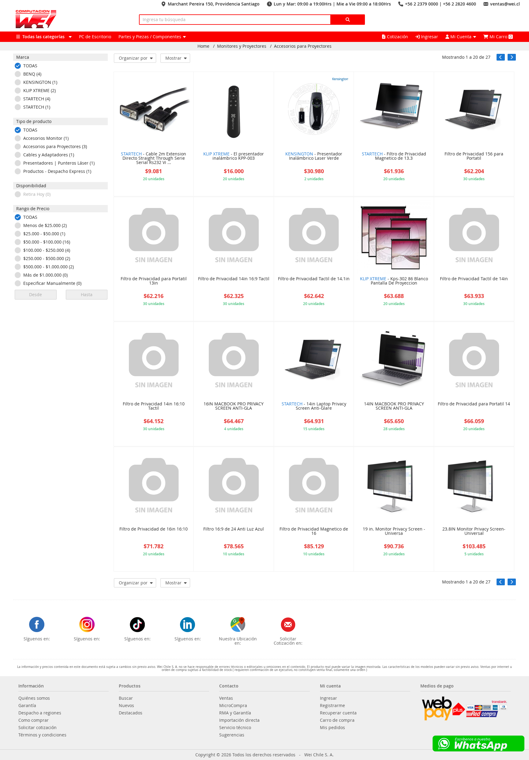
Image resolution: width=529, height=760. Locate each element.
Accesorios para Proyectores (303, 46)
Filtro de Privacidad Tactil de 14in (474, 279)
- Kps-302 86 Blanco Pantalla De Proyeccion (394, 281)
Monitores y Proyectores (241, 46)
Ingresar (429, 36)
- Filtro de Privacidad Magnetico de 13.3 (394, 156)
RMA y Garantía (235, 713)
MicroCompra (233, 705)
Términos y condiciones (42, 735)
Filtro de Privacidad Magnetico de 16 (314, 531)
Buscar (126, 698)
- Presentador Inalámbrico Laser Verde (313, 156)
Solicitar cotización (37, 727)
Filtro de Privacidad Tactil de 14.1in (314, 279)
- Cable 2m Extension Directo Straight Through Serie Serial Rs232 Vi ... (153, 158)
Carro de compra (337, 720)
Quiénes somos (34, 698)
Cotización (397, 36)
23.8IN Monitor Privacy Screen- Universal (473, 531)
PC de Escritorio (95, 36)
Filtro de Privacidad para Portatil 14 (474, 404)
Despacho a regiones (39, 713)
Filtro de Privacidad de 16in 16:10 (153, 529)
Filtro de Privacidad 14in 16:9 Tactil (233, 279)
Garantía (27, 705)
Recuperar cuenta (338, 713)
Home (203, 46)
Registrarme (332, 705)
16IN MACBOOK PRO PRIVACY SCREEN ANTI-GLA (234, 406)
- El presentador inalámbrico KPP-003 (233, 156)
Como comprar (33, 720)
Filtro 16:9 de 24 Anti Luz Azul (233, 529)
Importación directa (239, 720)
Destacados (130, 713)
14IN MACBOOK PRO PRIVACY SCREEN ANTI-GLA (394, 406)
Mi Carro (500, 36)
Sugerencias (231, 735)
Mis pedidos (332, 727)
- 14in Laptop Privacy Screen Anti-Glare (314, 406)
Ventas (226, 698)
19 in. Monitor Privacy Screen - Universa (394, 531)
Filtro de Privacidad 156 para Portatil (474, 156)
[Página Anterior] (501, 57)
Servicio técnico (235, 727)
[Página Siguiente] (512, 57)
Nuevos (126, 705)
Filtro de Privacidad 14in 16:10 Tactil (154, 406)
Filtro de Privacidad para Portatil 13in (154, 281)
